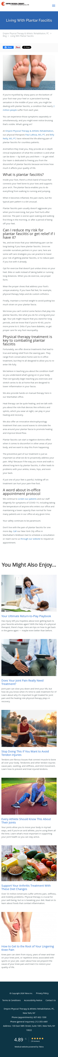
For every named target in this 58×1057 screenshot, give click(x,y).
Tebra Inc (28, 993)
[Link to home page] (24, 3)
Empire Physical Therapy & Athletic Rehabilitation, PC (26, 33)
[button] (53, 6)
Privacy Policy (42, 993)
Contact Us (51, 1000)
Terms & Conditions (11, 1000)
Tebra (41, 1046)
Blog (5, 36)
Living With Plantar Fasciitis (22, 36)
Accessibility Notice (33, 1000)
